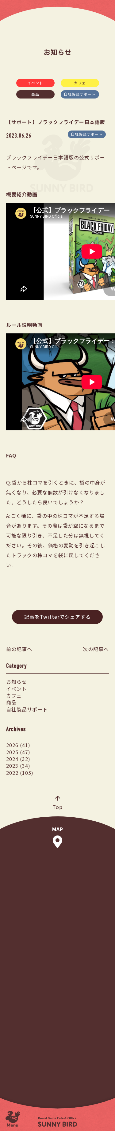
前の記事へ (19, 649)
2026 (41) (18, 745)
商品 (35, 94)
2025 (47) (18, 752)
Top (57, 806)
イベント (35, 82)
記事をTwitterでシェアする (57, 616)
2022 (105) (19, 772)
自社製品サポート (80, 94)
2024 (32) (18, 759)
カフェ (80, 82)
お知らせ (16, 681)
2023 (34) (18, 765)
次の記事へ (96, 649)
